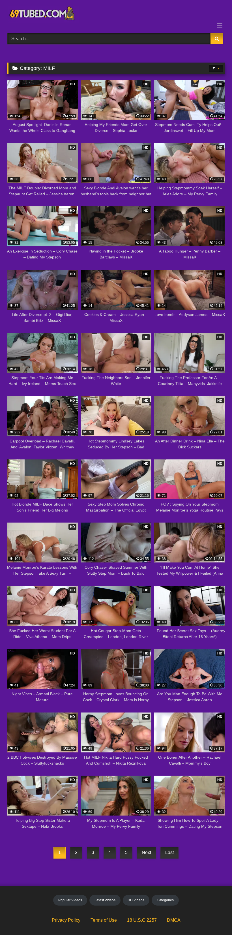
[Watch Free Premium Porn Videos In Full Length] (116, 15)
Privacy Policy (66, 920)
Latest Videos (104, 900)
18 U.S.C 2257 (142, 920)
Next (146, 852)
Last (169, 852)
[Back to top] (214, 918)
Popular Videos (70, 900)
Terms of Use (104, 920)
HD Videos (136, 900)
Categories (165, 900)
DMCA (174, 920)
